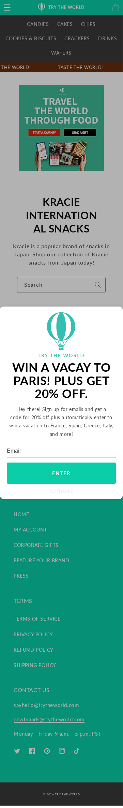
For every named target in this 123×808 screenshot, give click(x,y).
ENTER (61, 473)
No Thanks (61, 491)
